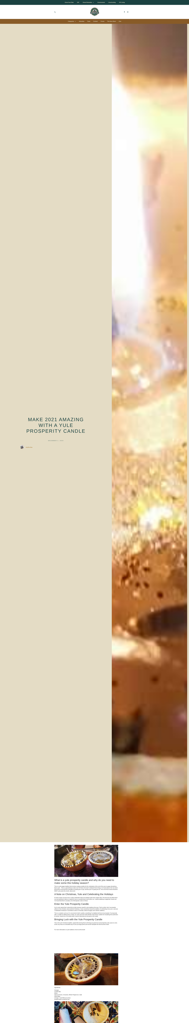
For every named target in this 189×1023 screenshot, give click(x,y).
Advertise (81, 21)
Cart (120, 21)
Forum (102, 21)
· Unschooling (112, 2)
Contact (95, 21)
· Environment (101, 2)
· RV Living (122, 2)
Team (88, 21)
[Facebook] (124, 12)
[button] (55, 12)
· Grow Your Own (69, 2)
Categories (71, 21)
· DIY (78, 2)
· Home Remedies (87, 2)
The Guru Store (111, 21)
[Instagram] (128, 12)
